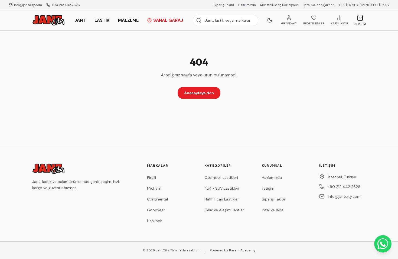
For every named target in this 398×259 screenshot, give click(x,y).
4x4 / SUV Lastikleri (221, 188)
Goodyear (156, 210)
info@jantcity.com (28, 5)
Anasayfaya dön (199, 92)
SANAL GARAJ (168, 20)
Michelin (154, 188)
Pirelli (151, 177)
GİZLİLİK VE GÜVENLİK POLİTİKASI (364, 5)
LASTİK (101, 20)
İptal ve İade (272, 210)
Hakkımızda (247, 5)
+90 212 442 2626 (66, 5)
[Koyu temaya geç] (270, 20)
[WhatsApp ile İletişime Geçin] (383, 243)
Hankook (154, 220)
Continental (157, 199)
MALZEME (128, 20)
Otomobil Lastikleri (221, 177)
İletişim (268, 188)
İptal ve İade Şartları (319, 5)
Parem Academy (242, 250)
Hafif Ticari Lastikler (221, 199)
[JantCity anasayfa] (48, 20)
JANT (80, 20)
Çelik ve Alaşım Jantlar (224, 210)
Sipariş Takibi (224, 5)
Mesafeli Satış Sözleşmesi (279, 5)
